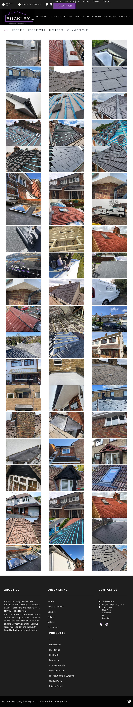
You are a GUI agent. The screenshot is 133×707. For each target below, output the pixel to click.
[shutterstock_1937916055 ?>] (66, 79)
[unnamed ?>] (23, 345)
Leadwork (96, 17)
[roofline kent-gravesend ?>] (109, 106)
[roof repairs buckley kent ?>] (23, 531)
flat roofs (56, 30)
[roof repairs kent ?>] (23, 133)
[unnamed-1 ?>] (66, 345)
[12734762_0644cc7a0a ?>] (23, 319)
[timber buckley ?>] (66, 239)
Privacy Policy (56, 686)
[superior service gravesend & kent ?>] (23, 159)
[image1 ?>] (23, 79)
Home (51, 601)
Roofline (107, 17)
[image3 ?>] (23, 53)
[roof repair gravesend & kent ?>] (109, 133)
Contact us (14, 630)
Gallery (51, 617)
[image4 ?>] (23, 478)
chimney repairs (77, 30)
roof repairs (36, 30)
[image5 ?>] (66, 478)
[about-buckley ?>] (23, 266)
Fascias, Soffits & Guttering (61, 676)
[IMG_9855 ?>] (109, 319)
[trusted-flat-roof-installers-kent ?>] (66, 266)
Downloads (53, 627)
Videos (51, 622)
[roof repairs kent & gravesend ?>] (66, 133)
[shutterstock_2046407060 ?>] (23, 505)
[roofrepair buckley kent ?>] (66, 531)
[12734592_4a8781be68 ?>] (109, 505)
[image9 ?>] (109, 558)
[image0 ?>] (109, 53)
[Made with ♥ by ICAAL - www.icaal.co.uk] (129, 701)
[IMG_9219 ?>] (23, 292)
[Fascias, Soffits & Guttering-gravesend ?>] (23, 106)
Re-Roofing (41, 17)
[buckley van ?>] (109, 212)
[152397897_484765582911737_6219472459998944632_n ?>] (109, 345)
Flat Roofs (54, 17)
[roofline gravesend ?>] (109, 186)
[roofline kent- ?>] (66, 186)
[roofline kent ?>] (23, 186)
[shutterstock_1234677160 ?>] (109, 79)
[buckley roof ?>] (66, 212)
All (6, 30)
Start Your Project (64, 6)
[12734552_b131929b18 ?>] (66, 372)
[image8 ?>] (66, 159)
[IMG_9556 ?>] (23, 398)
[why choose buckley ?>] (109, 292)
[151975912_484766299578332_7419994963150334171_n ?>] (23, 372)
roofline (18, 30)
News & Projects (56, 607)
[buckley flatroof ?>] (23, 239)
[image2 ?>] (66, 53)
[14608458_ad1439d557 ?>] (109, 478)
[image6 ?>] (109, 266)
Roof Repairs (66, 17)
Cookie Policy (55, 681)
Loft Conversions (121, 17)
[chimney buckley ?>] (109, 239)
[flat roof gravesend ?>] (23, 212)
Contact (51, 612)
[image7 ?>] (66, 558)
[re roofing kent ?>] (66, 106)
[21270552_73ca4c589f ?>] (66, 505)
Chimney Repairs (82, 17)
